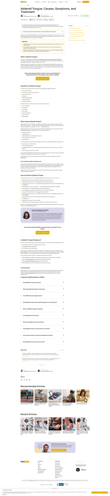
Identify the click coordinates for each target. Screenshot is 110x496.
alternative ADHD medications (31, 261)
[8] (32, 177)
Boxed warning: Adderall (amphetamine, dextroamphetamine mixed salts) (39, 31)
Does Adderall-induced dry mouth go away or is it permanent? (40, 302)
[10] (35, 183)
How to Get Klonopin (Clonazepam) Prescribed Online (68, 405)
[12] (35, 193)
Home (22, 5)
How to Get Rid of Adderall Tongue (77, 34)
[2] (24, 59)
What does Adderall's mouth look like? (33, 322)
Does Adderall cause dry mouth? (32, 282)
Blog (49, 2)
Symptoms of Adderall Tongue (76, 30)
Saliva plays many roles (25, 130)
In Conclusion (73, 38)
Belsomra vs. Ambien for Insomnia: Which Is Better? (54, 432)
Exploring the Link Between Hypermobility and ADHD (83, 432)
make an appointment (30, 273)
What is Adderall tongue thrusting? (33, 309)
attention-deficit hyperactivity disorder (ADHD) (50, 59)
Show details (4, 494)
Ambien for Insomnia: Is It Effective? (54, 404)
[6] (25, 148)
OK (99, 492)
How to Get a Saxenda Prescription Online (81, 404)
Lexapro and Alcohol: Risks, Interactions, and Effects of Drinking (69, 433)
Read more (39, 27)
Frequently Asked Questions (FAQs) (77, 40)
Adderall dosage (29, 259)
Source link (25, 356)
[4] (31, 125)
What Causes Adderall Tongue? (77, 32)
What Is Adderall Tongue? (75, 28)
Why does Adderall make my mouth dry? (34, 289)
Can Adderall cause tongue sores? (32, 295)
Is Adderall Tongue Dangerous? (77, 36)
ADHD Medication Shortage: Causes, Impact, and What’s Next (41, 433)
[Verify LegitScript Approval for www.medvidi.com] (78, 471)
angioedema (23, 157)
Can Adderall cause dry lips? (31, 315)
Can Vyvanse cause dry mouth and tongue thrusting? (38, 335)
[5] (40, 126)
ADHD (28, 5)
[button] (42, 31)
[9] (59, 177)
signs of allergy (24, 252)
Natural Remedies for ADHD (41, 403)
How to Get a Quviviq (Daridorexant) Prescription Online (27, 405)
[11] (39, 186)
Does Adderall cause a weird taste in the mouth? (36, 328)
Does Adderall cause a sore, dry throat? (34, 342)
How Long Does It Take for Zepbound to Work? (26, 432)
